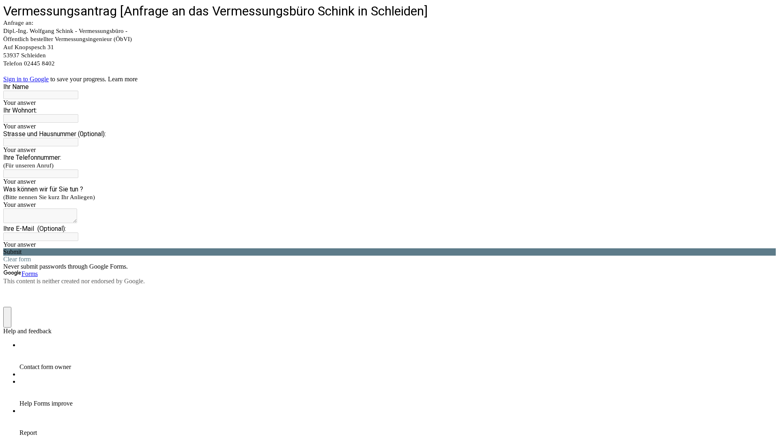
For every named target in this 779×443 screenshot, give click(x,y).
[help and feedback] (7, 317)
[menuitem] (397, 356)
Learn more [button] (123, 79)
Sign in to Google (26, 79)
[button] (389, 252)
